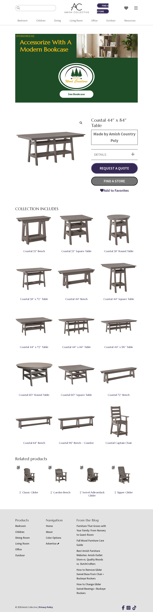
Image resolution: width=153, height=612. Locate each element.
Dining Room (22, 537)
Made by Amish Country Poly (114, 137)
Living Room (76, 20)
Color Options (53, 537)
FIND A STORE (114, 181)
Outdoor (110, 20)
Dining (57, 20)
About (49, 532)
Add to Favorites (116, 190)
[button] (81, 123)
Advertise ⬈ (52, 543)
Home (49, 526)
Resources (130, 20)
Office (94, 20)
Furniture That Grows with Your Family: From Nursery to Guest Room (91, 530)
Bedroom (22, 20)
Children (40, 20)
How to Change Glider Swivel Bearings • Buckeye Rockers (90, 588)
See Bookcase (76, 94)
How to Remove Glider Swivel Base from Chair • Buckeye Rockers (90, 574)
